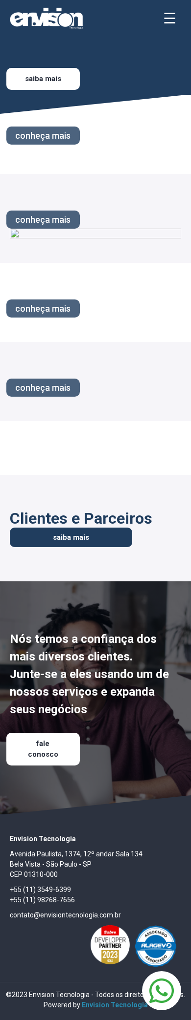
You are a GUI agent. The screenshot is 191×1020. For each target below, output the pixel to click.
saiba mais (71, 537)
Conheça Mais (43, 135)
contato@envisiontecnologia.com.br (65, 915)
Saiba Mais (43, 78)
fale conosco (43, 749)
